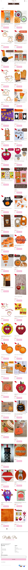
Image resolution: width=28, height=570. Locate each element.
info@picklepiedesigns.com (5, 544)
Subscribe (13, 559)
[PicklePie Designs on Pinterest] (3, 562)
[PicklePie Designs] (14, 1)
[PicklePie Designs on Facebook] (1, 562)
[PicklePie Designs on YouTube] (2, 562)
